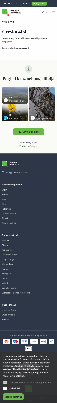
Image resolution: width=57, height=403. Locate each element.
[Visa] (24, 341)
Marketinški (14, 388)
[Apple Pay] (28, 348)
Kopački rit (6, 250)
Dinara (5, 245)
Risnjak (5, 218)
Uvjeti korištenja (9, 310)
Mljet (4, 204)
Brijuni (4, 190)
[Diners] (34, 341)
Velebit (5, 283)
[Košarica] (16, 4)
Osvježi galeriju (30, 131)
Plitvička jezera (9, 213)
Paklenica (6, 209)
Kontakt (5, 319)
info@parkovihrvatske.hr (17, 172)
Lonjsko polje (8, 259)
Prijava (25, 3)
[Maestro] (15, 341)
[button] (53, 12)
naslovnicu (25, 48)
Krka (4, 199)
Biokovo (6, 240)
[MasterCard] (6, 341)
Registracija (41, 3)
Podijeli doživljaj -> (28, 146)
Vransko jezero (9, 288)
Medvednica (7, 264)
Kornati (5, 194)
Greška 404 (8, 22)
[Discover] (43, 341)
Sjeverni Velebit (9, 223)
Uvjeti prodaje (8, 315)
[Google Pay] (51, 341)
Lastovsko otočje (10, 254)
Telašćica (6, 273)
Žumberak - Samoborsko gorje (16, 293)
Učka (4, 278)
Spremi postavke (13, 396)
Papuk (5, 269)
